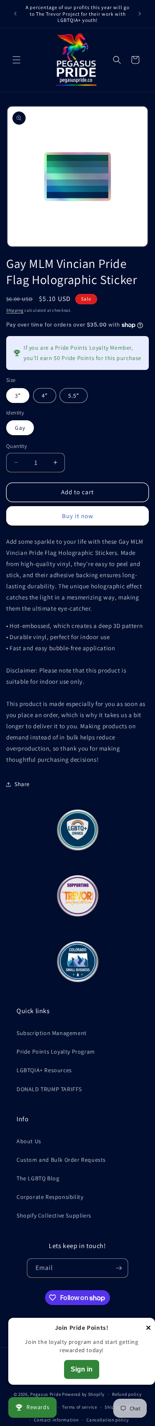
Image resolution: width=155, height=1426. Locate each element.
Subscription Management (52, 1033)
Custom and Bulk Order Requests (61, 1159)
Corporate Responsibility (50, 1197)
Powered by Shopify (83, 1394)
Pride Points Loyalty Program (56, 1051)
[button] (16, 60)
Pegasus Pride (45, 1394)
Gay (20, 427)
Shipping (15, 310)
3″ (18, 395)
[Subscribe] (119, 1268)
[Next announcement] (140, 14)
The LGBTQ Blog (38, 1178)
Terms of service (79, 1407)
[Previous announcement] (15, 14)
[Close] (148, 1328)
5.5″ (73, 395)
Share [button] (22, 784)
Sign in (82, 1369)
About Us (29, 1141)
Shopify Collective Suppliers (54, 1215)
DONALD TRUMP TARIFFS (49, 1089)
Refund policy (126, 1394)
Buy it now (77, 516)
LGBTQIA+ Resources (44, 1070)
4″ (45, 395)
